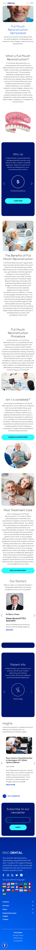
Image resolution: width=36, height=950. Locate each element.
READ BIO (9, 632)
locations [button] (6, 902)
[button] (4, 945)
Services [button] (6, 906)
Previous (4, 183)
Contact (5, 919)
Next (31, 183)
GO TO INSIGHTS (14, 796)
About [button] (5, 909)
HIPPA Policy (18, 938)
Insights (5, 916)
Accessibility (18, 941)
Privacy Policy (18, 935)
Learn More (18, 201)
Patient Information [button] (9, 913)
